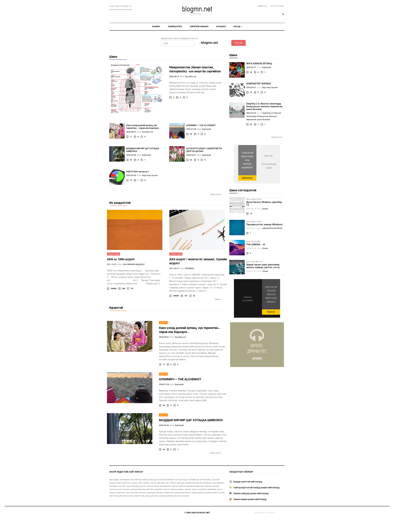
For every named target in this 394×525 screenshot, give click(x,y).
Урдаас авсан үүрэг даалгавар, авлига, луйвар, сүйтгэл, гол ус (263, 266)
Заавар (156, 26)
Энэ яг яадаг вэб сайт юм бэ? (126, 472)
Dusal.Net (204, 512)
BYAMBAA (189, 268)
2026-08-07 (131, 132)
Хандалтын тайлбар (241, 472)
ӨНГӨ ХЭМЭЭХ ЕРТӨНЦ (259, 63)
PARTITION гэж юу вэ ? (137, 171)
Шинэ (113, 56)
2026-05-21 (251, 67)
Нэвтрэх (262, 6)
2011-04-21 (174, 268)
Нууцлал (221, 26)
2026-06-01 (191, 155)
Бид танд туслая (149, 175)
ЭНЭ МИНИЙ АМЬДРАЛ (134, 264)
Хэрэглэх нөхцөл (199, 26)
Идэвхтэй (116, 307)
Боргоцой (206, 129)
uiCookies (270, 512)
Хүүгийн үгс (190, 76)
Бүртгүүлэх (277, 6)
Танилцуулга (175, 26)
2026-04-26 (251, 113)
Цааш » (218, 299)
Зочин (265, 209)
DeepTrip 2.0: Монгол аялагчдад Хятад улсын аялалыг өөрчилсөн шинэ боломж (264, 106)
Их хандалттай (120, 203)
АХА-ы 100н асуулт (121, 259)
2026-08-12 (174, 76)
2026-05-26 (131, 175)
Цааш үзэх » (215, 194)
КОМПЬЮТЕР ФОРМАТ (258, 83)
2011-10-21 (112, 264)
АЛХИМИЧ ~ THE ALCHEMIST (201, 125)
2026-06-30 (131, 155)
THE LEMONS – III (255, 244)
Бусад (237, 26)
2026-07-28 (191, 129)
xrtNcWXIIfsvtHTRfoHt (272, 228)
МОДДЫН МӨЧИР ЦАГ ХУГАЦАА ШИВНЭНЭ (191, 420)
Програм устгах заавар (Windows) (264, 224)
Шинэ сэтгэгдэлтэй (242, 190)
